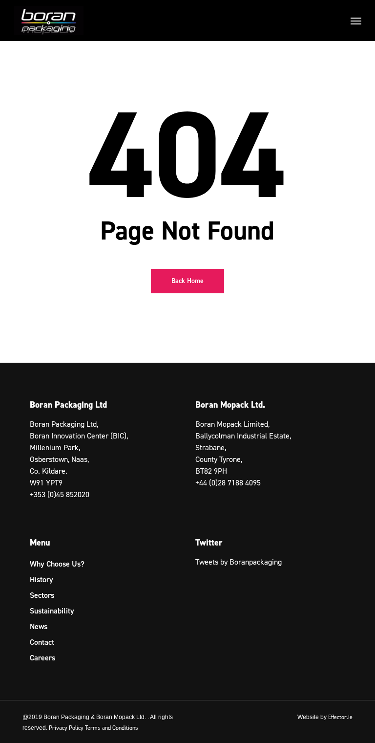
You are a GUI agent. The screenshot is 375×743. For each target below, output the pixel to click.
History (41, 579)
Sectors (42, 595)
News (38, 626)
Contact (42, 642)
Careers (42, 658)
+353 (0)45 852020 (59, 494)
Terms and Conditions (111, 728)
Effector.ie (340, 717)
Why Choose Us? (57, 564)
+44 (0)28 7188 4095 (228, 483)
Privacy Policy (66, 728)
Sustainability (52, 611)
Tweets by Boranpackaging (238, 562)
